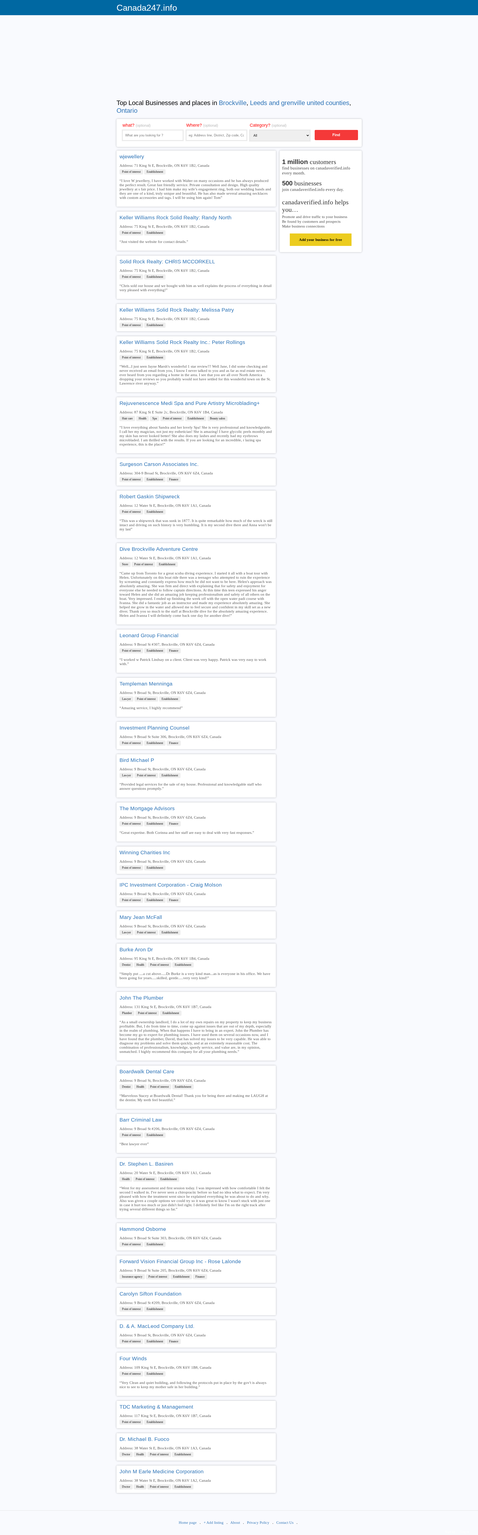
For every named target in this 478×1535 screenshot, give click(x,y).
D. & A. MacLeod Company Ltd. (157, 1326)
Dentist (126, 964)
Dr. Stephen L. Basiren (146, 1164)
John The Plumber (141, 998)
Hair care (127, 418)
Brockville (232, 103)
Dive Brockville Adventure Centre (159, 549)
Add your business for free (320, 240)
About (235, 1523)
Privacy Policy (258, 1523)
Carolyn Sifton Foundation (150, 1294)
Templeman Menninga (146, 683)
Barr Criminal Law (141, 1120)
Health (142, 418)
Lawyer (126, 699)
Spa (154, 418)
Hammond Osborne (143, 1229)
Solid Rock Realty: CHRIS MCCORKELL (167, 261)
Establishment (155, 171)
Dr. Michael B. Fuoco (144, 1439)
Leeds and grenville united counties (299, 103)
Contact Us (285, 1523)
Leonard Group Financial (149, 635)
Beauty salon (217, 418)
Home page (188, 1523)
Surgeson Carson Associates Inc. (159, 464)
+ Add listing (214, 1523)
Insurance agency (132, 1276)
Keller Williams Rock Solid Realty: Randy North (176, 217)
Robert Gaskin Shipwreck (150, 496)
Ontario (127, 110)
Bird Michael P (137, 760)
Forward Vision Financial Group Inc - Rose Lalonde (180, 1261)
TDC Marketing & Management (156, 1407)
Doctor (126, 1454)
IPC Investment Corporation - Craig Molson (171, 885)
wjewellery (132, 156)
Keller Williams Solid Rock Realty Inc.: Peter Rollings (182, 342)
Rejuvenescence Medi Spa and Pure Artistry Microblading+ (190, 403)
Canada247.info (147, 7)
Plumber (127, 1013)
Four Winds (133, 1358)
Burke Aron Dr (136, 949)
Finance (173, 479)
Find (336, 135)
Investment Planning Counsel (154, 728)
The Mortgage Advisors (147, 808)
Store (125, 564)
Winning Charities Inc (145, 852)
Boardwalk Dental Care (147, 1071)
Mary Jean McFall (141, 917)
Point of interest (131, 171)
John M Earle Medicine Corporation (162, 1471)
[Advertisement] (239, 54)
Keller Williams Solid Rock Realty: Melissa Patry (177, 310)
